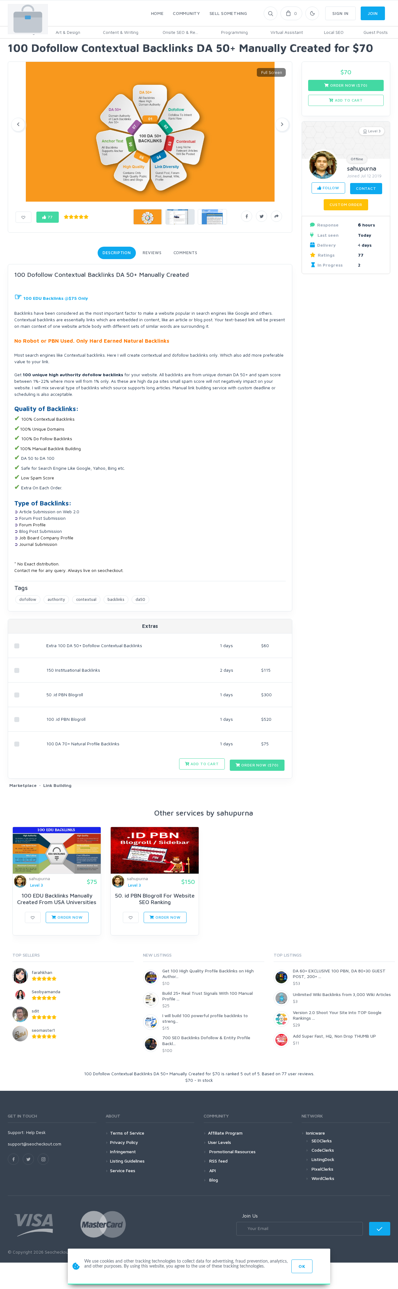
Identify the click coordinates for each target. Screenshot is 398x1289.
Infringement (123, 1151)
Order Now (69, 917)
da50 (140, 599)
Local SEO (334, 32)
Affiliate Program (225, 1133)
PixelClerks (322, 1169)
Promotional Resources (232, 1151)
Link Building (57, 785)
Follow (330, 187)
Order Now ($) (259, 765)
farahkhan (42, 972)
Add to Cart (204, 763)
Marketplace (23, 785)
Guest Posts (375, 32)
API (212, 1170)
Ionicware (315, 1133)
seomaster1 (43, 1030)
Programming (234, 32)
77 (49, 217)
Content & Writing (120, 32)
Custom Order (346, 204)
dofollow (27, 599)
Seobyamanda (46, 991)
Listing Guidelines (127, 1160)
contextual (86, 599)
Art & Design (68, 32)
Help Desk (36, 1132)
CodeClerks (323, 1150)
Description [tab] (117, 252)
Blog (213, 1179)
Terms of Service (127, 1133)
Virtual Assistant (287, 32)
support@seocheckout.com (34, 1143)
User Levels (219, 1142)
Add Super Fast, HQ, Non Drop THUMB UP (334, 1036)
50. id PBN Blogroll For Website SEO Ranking (155, 899)
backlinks (116, 599)
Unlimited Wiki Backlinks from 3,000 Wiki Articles (342, 994)
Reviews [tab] (152, 252)
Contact (366, 188)
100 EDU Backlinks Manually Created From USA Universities (56, 899)
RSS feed (218, 1160)
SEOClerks (322, 1140)
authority (56, 599)
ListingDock (323, 1159)
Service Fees (122, 1170)
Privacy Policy (124, 1142)
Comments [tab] (185, 252)
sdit (35, 1010)
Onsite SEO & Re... (180, 32)
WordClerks (323, 1178)
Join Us (250, 1215)
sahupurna (361, 168)
